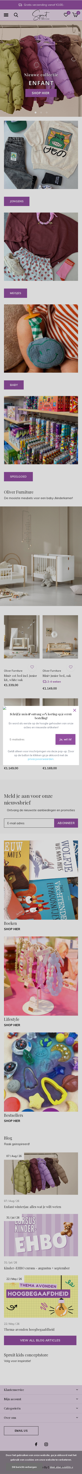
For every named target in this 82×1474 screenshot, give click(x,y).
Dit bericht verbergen (24, 1466)
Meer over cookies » (61, 1466)
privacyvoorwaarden (41, 759)
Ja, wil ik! (65, 739)
